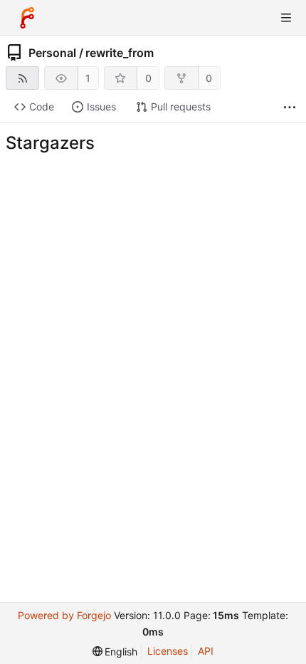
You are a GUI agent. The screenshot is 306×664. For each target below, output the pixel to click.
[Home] (27, 18)
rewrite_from (119, 53)
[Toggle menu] (286, 18)
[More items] (289, 107)
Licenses (167, 651)
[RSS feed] (22, 78)
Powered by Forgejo (64, 615)
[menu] (115, 651)
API (205, 651)
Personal (52, 53)
